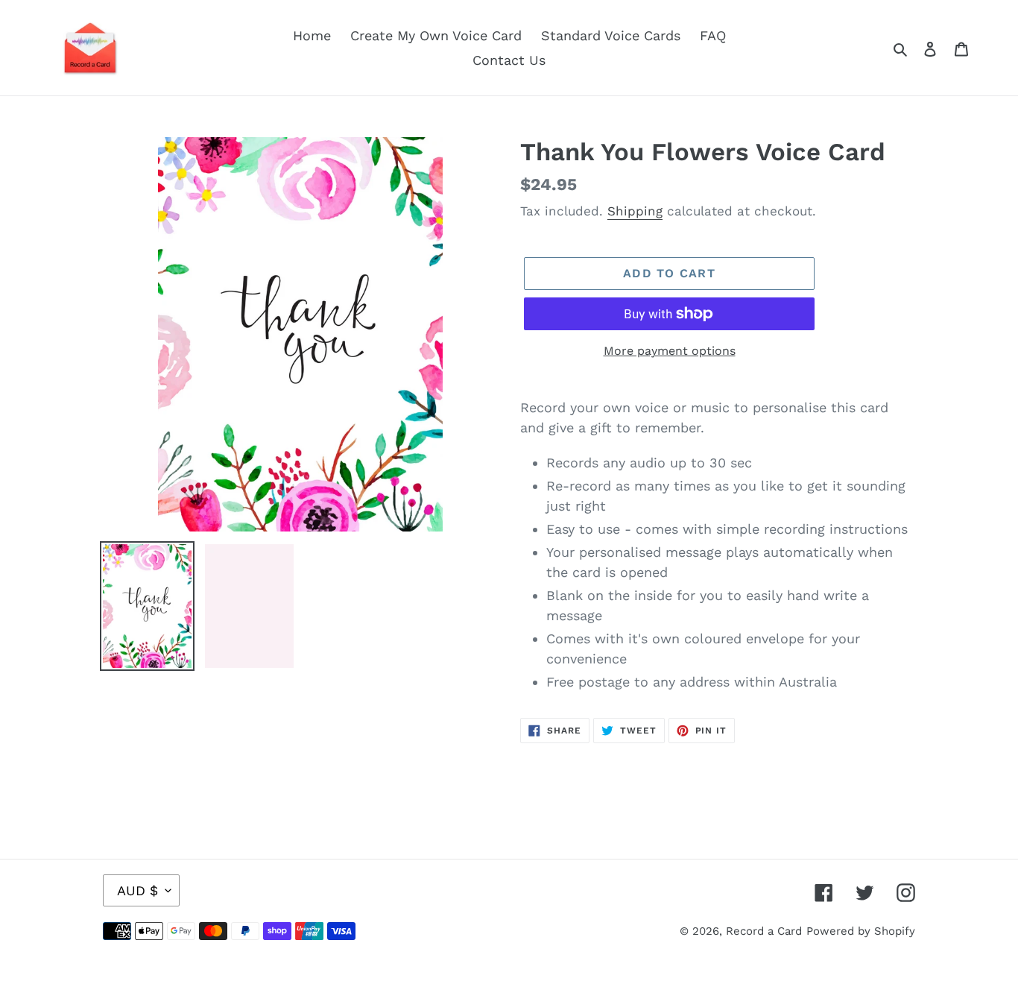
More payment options (670, 351)
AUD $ (137, 890)
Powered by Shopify (860, 931)
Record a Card (764, 931)
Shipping (635, 211)
